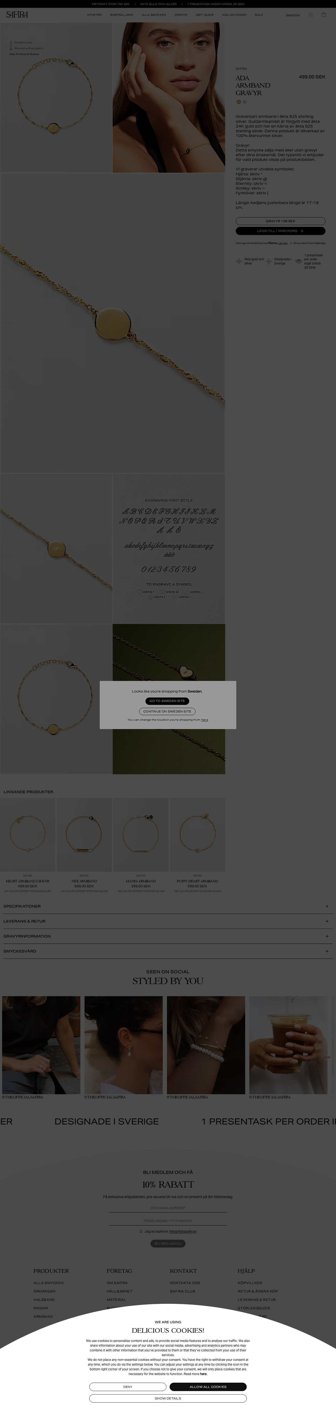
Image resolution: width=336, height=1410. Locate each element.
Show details (168, 1398)
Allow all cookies (208, 1387)
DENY (128, 1387)
